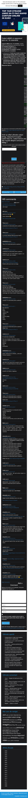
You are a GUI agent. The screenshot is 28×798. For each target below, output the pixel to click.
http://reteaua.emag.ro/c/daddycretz (11, 507)
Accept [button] (20, 5)
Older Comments (6, 201)
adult (4, 715)
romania (5, 738)
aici (16, 6)
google (19, 722)
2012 (6, 778)
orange (14, 727)
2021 (6, 760)
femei (9, 722)
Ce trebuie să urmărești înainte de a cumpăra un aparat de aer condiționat (13, 648)
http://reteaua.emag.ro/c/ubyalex (17, 458)
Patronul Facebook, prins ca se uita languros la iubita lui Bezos (15, 682)
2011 (6, 780)
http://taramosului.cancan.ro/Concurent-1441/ (13, 516)
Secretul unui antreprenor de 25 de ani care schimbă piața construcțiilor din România (14, 693)
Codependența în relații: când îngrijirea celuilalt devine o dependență (13, 638)
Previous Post (6, 192)
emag (18, 186)
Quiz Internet (17, 733)
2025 (6, 753)
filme (13, 722)
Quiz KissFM (6, 735)
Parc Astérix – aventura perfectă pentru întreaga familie (14, 644)
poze (4, 730)
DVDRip (16, 719)
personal (20, 727)
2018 (6, 766)
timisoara (14, 737)
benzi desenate (15, 715)
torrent (19, 738)
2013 (6, 776)
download (11, 720)
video (5, 740)
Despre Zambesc (14, 793)
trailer (22, 738)
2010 (6, 782)
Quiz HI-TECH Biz (13, 731)
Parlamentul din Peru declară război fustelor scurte (14, 685)
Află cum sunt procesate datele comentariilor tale (13, 628)
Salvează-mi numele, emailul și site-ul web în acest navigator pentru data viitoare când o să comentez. (13, 618)
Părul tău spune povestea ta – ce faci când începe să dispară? (15, 697)
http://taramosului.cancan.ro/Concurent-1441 (13, 568)
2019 (6, 764)
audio (7, 715)
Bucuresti (5, 717)
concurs (14, 186)
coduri (4, 186)
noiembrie (22, 186)
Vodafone (9, 740)
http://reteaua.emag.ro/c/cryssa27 (10, 262)
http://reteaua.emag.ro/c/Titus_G (10, 228)
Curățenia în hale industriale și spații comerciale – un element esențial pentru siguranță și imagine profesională (14, 659)
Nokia (7, 727)
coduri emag (9, 186)
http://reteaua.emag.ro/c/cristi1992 (10, 388)
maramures (19, 725)
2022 (6, 758)
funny (16, 722)
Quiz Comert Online (14, 730)
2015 (6, 772)
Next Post (23, 192)
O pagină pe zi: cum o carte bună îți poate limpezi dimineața (14, 641)
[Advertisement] (12, 98)
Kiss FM (15, 725)
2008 (6, 786)
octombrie (11, 727)
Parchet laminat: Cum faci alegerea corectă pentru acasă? (13, 689)
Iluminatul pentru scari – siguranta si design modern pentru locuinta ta (15, 655)
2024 (6, 754)
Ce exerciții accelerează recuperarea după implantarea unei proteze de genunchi (14, 651)
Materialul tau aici (23, 793)
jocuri (11, 725)
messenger (23, 725)
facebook (5, 722)
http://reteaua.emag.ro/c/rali (9, 218)
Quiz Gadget (6, 731)
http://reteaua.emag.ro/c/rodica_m (10, 378)
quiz (3, 188)
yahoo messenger (15, 740)
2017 (6, 768)
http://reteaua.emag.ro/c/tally (9, 205)
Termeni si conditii (5, 793)
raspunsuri (6, 188)
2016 (6, 770)
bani (9, 715)
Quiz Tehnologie (13, 735)
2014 (6, 774)
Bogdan (6, 700)
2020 (6, 762)
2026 (6, 751)
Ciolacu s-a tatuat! (14, 703)
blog (20, 715)
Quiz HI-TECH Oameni (8, 733)
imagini (6, 724)
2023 (6, 756)
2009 (6, 784)
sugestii (9, 738)
